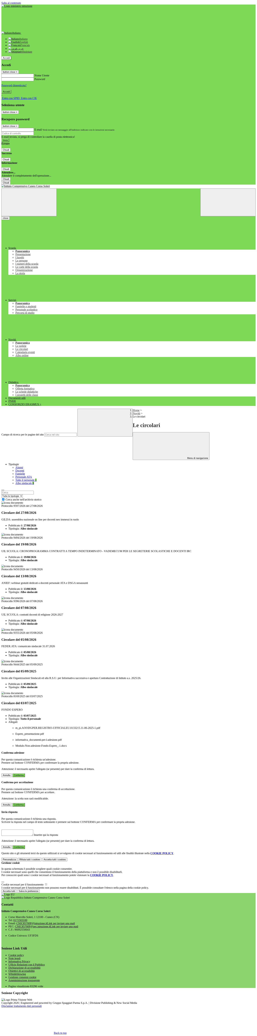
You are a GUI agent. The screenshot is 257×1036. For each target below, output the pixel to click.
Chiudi (6, 150)
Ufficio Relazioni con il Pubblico (26, 964)
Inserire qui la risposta (46, 834)
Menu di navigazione (197, 458)
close (5, 218)
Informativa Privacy (19, 961)
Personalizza (9, 859)
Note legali (14, 958)
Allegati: (13, 721)
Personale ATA (23, 476)
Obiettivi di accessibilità (21, 970)
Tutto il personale (26, 479)
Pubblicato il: (15, 525)
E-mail (38, 129)
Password (39, 79)
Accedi (6, 58)
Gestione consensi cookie (22, 977)
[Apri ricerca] (228, 202)
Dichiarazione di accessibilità (24, 967)
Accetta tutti (55, 859)
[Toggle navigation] (29, 202)
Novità (136, 413)
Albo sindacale (24, 483)
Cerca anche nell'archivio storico (23, 499)
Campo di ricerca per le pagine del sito (22, 434)
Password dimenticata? (14, 85)
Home (136, 410)
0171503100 (20, 920)
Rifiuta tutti (29, 859)
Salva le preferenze (28, 891)
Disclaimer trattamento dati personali (21, 1006)
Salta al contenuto (11, 2)
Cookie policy (16, 955)
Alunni (19, 467)
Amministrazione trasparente (24, 980)
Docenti (19, 470)
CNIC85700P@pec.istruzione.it (46, 926)
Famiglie (20, 473)
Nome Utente (41, 75)
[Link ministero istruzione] (16, 6)
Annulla (6, 775)
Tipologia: (14, 528)
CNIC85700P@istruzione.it (45, 923)
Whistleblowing (17, 974)
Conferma (19, 775)
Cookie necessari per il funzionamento (22, 884)
